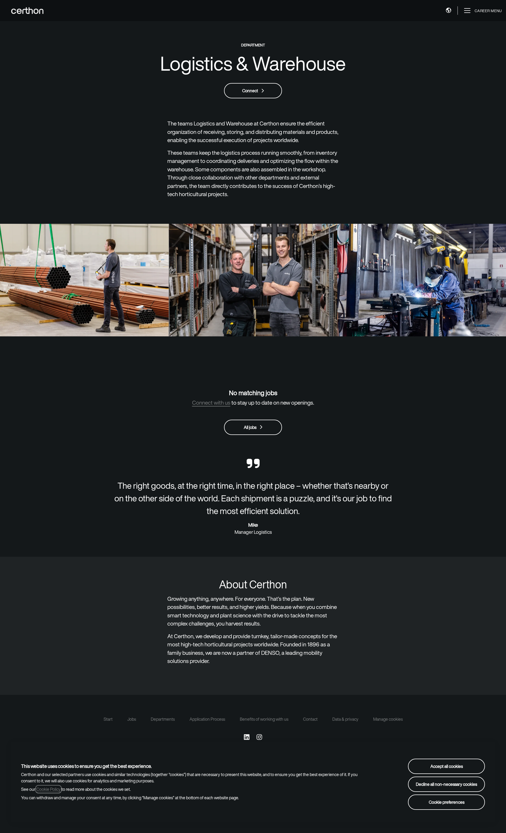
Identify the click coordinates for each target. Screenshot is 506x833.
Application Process (207, 719)
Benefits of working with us (264, 719)
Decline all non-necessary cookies (446, 784)
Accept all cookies (446, 766)
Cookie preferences (446, 802)
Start (108, 719)
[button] (448, 10)
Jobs (131, 719)
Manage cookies (388, 719)
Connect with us (211, 403)
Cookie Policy (48, 789)
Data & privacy (345, 719)
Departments (163, 719)
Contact (310, 719)
